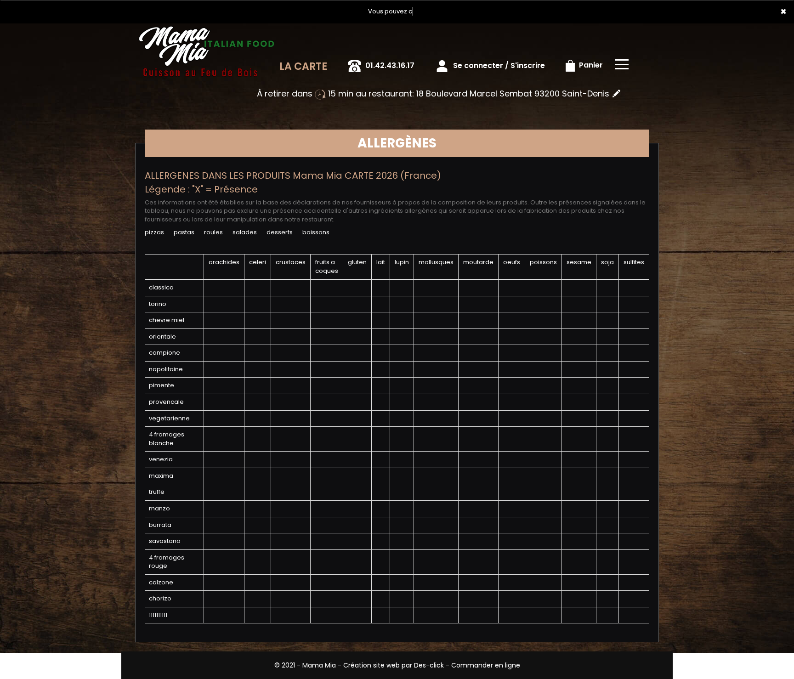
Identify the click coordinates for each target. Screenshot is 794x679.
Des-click (429, 665)
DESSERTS (280, 232)
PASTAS (184, 232)
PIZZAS (154, 232)
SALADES (245, 232)
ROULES (213, 232)
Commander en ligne (485, 665)
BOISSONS (315, 232)
